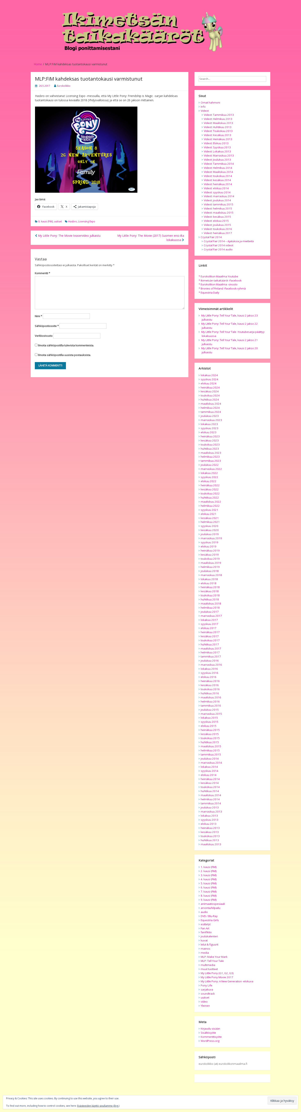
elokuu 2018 (208, 583)
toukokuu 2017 (210, 640)
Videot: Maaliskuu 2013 (218, 123)
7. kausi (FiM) (209, 891)
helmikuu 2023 (210, 456)
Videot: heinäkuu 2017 (218, 233)
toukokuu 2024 (210, 395)
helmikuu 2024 (210, 408)
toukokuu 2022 (210, 493)
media (205, 952)
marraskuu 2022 (211, 469)
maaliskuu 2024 (211, 403)
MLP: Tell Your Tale (212, 961)
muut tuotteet (209, 969)
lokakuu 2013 (209, 815)
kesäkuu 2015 (210, 734)
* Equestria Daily (209, 292)
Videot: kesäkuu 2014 (217, 180)
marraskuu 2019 (211, 538)
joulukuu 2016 (210, 660)
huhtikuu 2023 (210, 448)
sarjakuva (207, 989)
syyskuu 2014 (209, 771)
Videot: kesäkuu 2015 (217, 216)
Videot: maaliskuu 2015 (218, 212)
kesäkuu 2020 (210, 530)
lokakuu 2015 (209, 717)
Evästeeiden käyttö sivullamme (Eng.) (98, 1105)
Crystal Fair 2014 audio (218, 249)
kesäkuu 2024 (210, 391)
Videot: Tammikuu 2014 (219, 163)
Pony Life (206, 985)
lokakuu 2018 (209, 579)
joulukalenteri (209, 936)
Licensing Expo (86, 221)
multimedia (208, 965)
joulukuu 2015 (210, 709)
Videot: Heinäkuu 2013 (218, 139)
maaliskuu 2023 (211, 453)
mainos (205, 948)
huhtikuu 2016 (210, 693)
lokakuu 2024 (209, 375)
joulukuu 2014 (210, 758)
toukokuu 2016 (210, 689)
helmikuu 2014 (210, 799)
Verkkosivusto (44, 336)
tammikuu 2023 (211, 461)
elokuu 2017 (208, 628)
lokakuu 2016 (209, 669)
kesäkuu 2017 (210, 636)
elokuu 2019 (208, 546)
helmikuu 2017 (210, 652)
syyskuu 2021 (209, 510)
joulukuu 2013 (210, 807)
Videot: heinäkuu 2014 (218, 184)
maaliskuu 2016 (211, 697)
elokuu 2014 (208, 775)
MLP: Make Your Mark (214, 957)
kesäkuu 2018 (210, 591)
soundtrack (208, 993)
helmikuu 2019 (210, 567)
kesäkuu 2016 (210, 685)
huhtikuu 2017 (210, 644)
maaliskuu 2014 (211, 795)
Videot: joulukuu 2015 (217, 225)
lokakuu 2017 (209, 620)
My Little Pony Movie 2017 (217, 977)
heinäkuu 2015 (210, 730)
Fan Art (205, 928)
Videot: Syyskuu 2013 (217, 147)
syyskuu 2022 (209, 477)
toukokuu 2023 (210, 444)
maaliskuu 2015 (211, 746)
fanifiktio (206, 932)
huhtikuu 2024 (210, 399)
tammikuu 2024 (211, 412)
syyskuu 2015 (209, 722)
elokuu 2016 (208, 677)
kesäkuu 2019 (210, 554)
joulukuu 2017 (210, 611)
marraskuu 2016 (211, 664)
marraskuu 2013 (211, 811)
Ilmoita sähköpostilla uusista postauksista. (64, 355)
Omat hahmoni (210, 102)
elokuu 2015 (208, 726)
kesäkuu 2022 (210, 489)
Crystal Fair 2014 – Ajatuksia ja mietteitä (229, 241)
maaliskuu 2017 (211, 648)
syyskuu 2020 (209, 526)
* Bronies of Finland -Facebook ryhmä (222, 288)
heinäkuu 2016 (210, 681)
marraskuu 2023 (211, 420)
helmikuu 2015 (210, 750)
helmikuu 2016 (210, 701)
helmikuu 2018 (210, 607)
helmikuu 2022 (210, 506)
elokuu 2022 (208, 481)
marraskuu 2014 (211, 762)
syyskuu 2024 (209, 379)
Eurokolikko (63, 86)
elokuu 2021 (208, 514)
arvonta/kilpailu (210, 908)
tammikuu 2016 (211, 705)
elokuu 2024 (208, 383)
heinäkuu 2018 (210, 587)
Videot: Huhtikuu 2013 (217, 127)
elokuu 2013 (208, 824)
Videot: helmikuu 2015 (218, 208)
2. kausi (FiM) (209, 871)
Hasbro (72, 221)
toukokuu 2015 (210, 738)
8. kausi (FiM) (45, 221)
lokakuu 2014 (209, 767)
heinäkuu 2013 (210, 828)
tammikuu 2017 (211, 656)
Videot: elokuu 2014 (216, 188)
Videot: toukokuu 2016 (218, 229)
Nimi (38, 316)
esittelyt (205, 924)
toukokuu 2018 (210, 595)
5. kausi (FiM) (209, 883)
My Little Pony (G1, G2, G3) (217, 973)
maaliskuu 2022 (211, 501)
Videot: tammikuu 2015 (218, 204)
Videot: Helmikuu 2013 (218, 119)
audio (204, 912)
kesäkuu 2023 (210, 440)
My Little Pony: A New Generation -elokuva (227, 981)
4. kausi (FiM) (209, 879)
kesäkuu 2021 (210, 518)
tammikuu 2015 (211, 754)
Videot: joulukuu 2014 (217, 200)
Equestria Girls (210, 920)
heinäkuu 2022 (210, 485)
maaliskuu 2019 (211, 563)
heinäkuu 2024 (210, 387)
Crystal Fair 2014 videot (218, 245)
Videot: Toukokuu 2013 (218, 131)
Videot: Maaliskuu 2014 (218, 172)
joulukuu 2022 (210, 465)
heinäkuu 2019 (210, 550)
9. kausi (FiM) (209, 900)
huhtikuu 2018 (210, 599)
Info (203, 106)
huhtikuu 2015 (210, 742)
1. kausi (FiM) (209, 867)
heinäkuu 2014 (210, 779)
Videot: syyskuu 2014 (217, 192)
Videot (205, 111)
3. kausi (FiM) (209, 875)
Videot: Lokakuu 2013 (217, 151)
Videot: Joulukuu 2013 (217, 159)
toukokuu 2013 (210, 836)
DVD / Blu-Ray (209, 916)
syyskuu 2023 (209, 428)
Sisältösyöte (208, 1032)
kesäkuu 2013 (210, 832)
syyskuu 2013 (209, 820)
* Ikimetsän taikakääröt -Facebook (220, 280)
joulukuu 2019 (210, 534)
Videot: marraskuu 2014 (219, 196)
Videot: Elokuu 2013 (216, 143)
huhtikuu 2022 (210, 497)
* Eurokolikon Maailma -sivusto (218, 284)
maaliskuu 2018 (211, 603)
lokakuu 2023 (209, 424)
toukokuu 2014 (210, 787)
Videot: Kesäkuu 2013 (217, 135)
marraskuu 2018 (211, 575)
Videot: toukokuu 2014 (218, 176)
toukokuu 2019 (210, 559)
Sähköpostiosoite (47, 326)
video (204, 1001)
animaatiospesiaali (213, 904)
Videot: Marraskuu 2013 (219, 155)
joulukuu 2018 (210, 571)
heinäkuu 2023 (210, 436)
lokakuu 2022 (209, 473)
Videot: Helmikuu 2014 (218, 168)
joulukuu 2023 (210, 416)
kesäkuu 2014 (210, 783)
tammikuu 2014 (211, 803)
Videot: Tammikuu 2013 (219, 115)
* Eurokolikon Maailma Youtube (218, 276)
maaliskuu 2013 (211, 844)
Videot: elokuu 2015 (216, 221)
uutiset (58, 221)
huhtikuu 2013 (210, 840)
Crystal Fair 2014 (211, 237)
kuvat (204, 940)
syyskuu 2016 (209, 673)
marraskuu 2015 (211, 714)
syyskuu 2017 (209, 624)
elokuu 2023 (208, 432)
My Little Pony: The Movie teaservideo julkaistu (69, 235)
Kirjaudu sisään (210, 1028)
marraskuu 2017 (211, 616)
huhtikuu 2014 (210, 791)
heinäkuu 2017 (210, 632)
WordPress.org (210, 1041)
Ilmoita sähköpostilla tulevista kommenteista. (66, 345)
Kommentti (42, 273)
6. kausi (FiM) (209, 887)
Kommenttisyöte (211, 1037)
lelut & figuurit (209, 944)
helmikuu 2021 (210, 522)
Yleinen (205, 1005)
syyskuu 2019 (209, 542)
